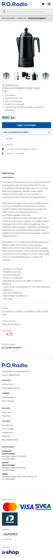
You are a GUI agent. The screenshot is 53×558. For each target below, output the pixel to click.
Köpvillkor (6, 416)
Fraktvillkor (7, 412)
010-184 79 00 (8, 384)
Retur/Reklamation (10, 440)
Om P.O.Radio (8, 429)
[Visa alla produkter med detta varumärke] (26, 334)
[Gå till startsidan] (14, 4)
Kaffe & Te (21, 18)
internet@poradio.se (10, 388)
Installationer (7, 432)
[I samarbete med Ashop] (10, 552)
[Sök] (4, 11)
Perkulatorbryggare (37, 18)
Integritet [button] (6, 436)
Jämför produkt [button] (12, 347)
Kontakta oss (7, 425)
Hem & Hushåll (8, 18)
